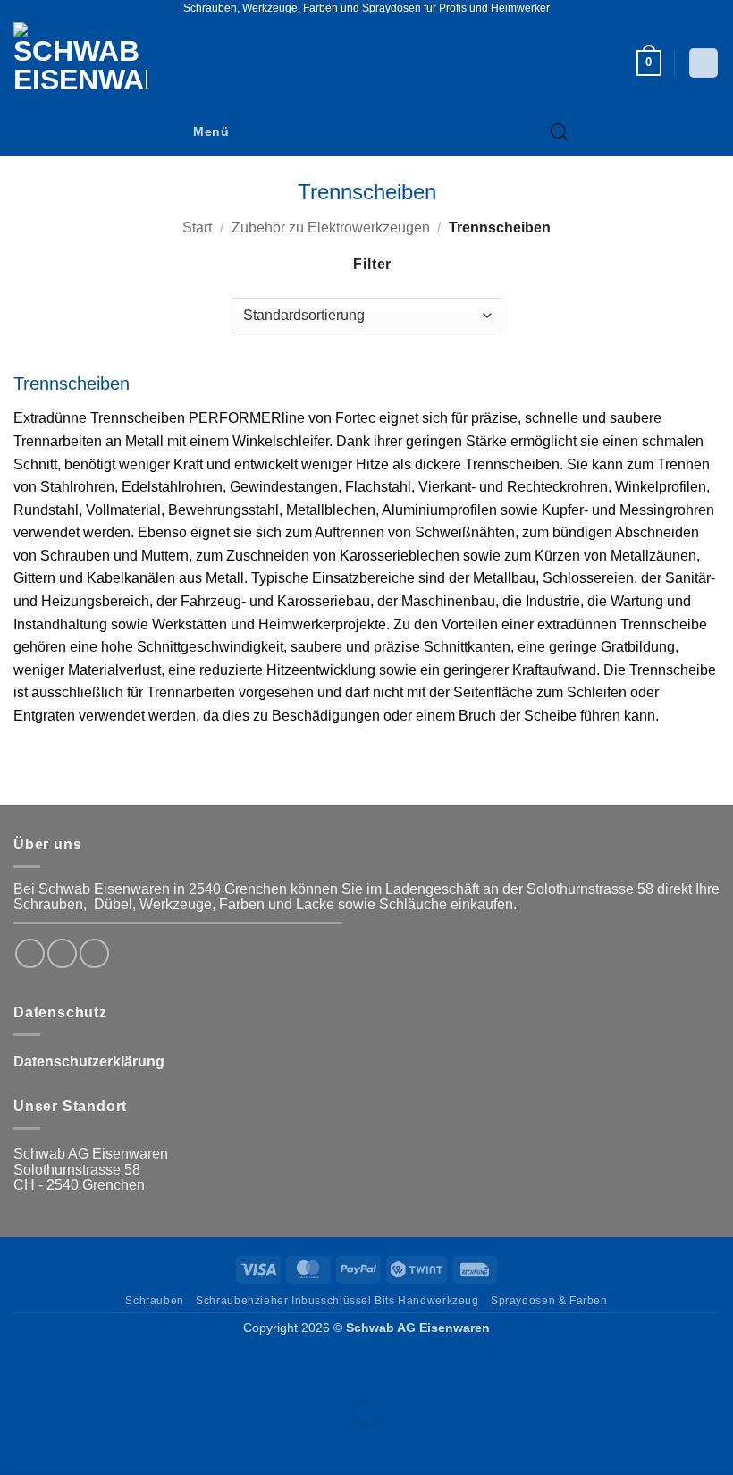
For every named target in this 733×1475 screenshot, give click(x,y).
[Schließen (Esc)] (174, 1369)
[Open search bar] (560, 132)
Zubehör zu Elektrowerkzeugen (331, 227)
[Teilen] (122, 1369)
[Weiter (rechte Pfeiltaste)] (70, 1444)
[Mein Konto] (703, 63)
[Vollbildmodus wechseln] (70, 1369)
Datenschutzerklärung (88, 1061)
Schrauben (154, 1300)
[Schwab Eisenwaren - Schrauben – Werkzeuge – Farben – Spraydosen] (87, 63)
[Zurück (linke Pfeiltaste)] (17, 1444)
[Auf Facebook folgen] (30, 953)
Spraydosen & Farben (549, 1300)
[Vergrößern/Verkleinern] (17, 1369)
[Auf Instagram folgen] (62, 953)
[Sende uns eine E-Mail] (94, 953)
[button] (648, 63)
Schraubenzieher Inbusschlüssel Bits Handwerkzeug (337, 1300)
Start (197, 227)
